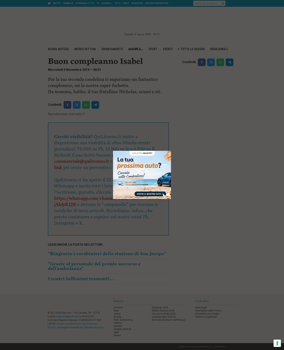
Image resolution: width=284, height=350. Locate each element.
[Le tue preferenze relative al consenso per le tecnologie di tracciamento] (277, 343)
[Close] (171, 150)
